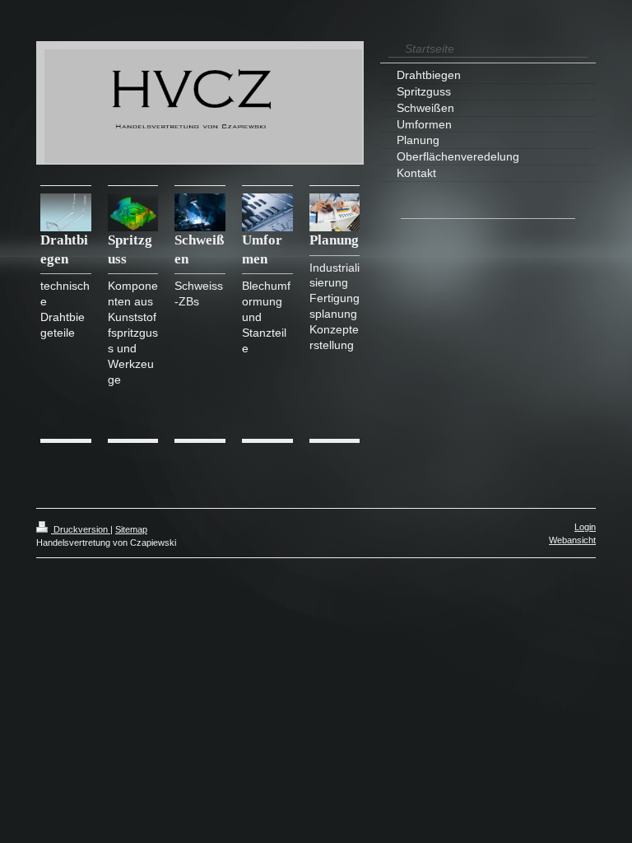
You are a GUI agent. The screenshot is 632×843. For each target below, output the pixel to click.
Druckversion (80, 529)
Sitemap (131, 529)
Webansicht (572, 540)
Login (585, 527)
